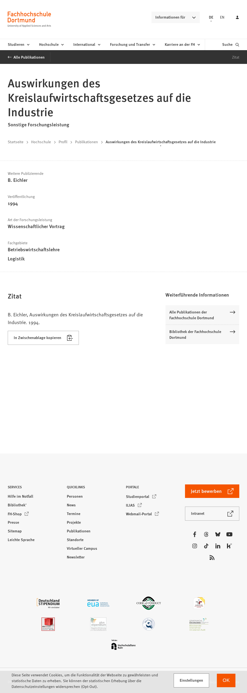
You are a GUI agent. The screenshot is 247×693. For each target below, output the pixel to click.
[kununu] (229, 546)
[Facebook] (194, 534)
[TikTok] (206, 546)
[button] (202, 294)
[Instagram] (194, 546)
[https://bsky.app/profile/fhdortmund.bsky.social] (218, 534)
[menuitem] (18, 44)
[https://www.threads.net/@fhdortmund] (206, 534)
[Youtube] (229, 534)
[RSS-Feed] (212, 557)
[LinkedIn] (218, 546)
